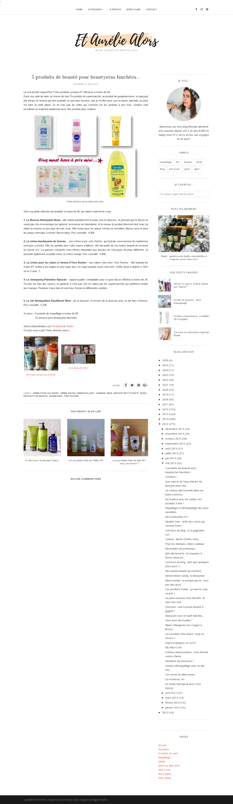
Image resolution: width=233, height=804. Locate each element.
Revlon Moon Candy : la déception (185, 575)
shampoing (56, 396)
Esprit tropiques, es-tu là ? (180, 642)
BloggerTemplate (99, 799)
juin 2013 (170, 458)
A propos (163, 749)
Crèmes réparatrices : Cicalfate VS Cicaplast (191, 318)
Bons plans (164, 773)
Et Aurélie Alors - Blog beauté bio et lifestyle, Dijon (56, 799)
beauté (188, 161)
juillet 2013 (171, 453)
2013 (165, 424)
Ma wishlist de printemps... (180, 548)
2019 (165, 394)
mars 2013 (171, 697)
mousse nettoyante (126, 393)
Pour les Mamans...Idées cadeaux (184, 543)
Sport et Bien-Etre (169, 765)
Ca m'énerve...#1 (175, 679)
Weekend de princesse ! (179, 661)
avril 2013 (171, 692)
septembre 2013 (175, 443)
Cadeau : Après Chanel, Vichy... (182, 539)
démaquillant (86, 393)
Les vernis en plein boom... (180, 674)
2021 (165, 384)
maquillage (166, 161)
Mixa (109, 393)
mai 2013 (170, 463)
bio (177, 161)
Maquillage (164, 757)
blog (162, 168)
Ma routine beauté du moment (41, 374)
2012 (165, 712)
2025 (165, 365)
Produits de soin (168, 753)
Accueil (162, 745)
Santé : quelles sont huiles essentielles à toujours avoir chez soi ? (184, 258)
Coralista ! (171, 476)
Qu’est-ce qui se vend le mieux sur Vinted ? (191, 285)
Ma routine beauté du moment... (184, 571)
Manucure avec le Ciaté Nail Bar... (184, 615)
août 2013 (171, 448)
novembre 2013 (174, 433)
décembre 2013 (174, 429)
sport (187, 168)
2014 (165, 419)
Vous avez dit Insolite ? (178, 620)
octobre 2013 (173, 438)
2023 (165, 375)
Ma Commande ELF (176, 516)
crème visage (68, 393)
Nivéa (143, 393)
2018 (165, 399)
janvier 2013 (172, 707)
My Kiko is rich (173, 647)
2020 (165, 389)
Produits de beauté (36, 396)
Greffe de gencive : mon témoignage (187, 301)
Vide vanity (164, 777)
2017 (165, 404)
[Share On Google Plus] (145, 385)
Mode (161, 761)
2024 (165, 370)
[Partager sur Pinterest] (138, 385)
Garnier (101, 393)
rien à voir (174, 168)
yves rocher (71, 396)
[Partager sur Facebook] (125, 385)
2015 (165, 414)
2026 (165, 360)
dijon (196, 168)
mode (199, 161)
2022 (165, 379)
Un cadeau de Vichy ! (78, 367)
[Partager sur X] (132, 385)
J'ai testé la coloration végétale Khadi (191, 334)
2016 (165, 409)
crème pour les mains (46, 393)
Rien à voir (164, 769)
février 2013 (172, 702)
